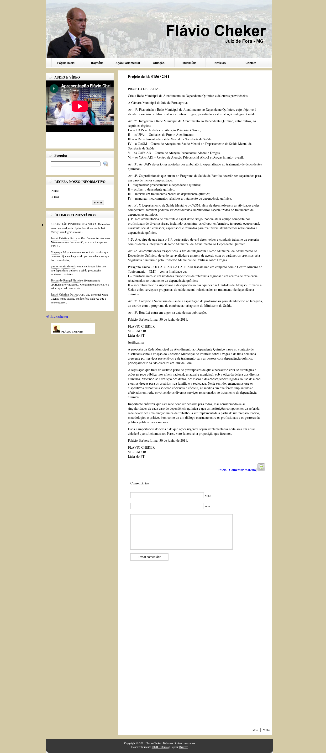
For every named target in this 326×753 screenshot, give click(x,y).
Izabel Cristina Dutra (64, 238)
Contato (251, 63)
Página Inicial (66, 63)
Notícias (220, 63)
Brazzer (183, 747)
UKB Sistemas (160, 747)
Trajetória (97, 63)
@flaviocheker (57, 316)
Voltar (266, 730)
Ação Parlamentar (128, 63)
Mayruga (56, 252)
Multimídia (189, 63)
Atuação (158, 63)
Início (255, 730)
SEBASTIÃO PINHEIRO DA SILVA (74, 224)
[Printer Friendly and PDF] (264, 469)
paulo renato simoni (63, 266)
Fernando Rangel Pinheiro (67, 280)
